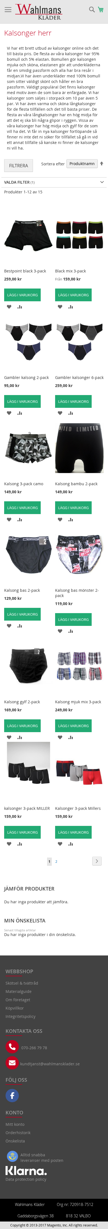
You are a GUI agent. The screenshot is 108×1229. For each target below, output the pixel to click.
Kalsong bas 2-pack (22, 590)
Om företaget (18, 999)
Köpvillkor (15, 1008)
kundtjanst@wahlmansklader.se (50, 1063)
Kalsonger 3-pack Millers (78, 808)
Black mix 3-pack (70, 271)
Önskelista (15, 1141)
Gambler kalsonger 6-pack (79, 377)
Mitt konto (15, 1124)
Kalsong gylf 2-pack (22, 701)
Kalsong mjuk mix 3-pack (78, 701)
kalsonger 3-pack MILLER (27, 808)
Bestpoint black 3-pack (25, 271)
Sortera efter (53, 163)
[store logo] (38, 12)
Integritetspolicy (20, 1016)
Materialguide (19, 991)
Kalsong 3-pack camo (23, 483)
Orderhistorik (18, 1132)
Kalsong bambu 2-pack (76, 483)
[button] (9, 306)
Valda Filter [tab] (17, 182)
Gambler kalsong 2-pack (26, 377)
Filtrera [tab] (18, 166)
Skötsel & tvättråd (22, 983)
